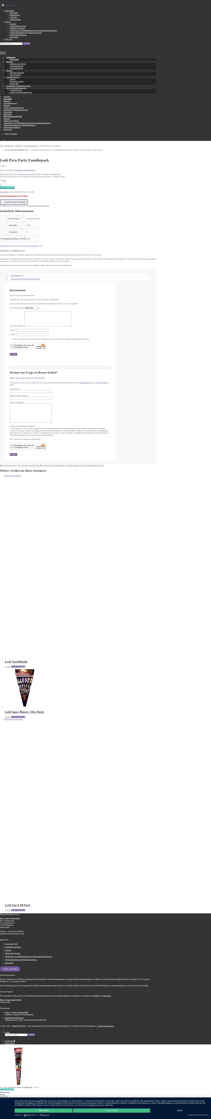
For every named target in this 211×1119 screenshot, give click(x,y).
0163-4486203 (85, 383)
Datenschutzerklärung (18, 35)
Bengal (12, 79)
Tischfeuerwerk (16, 90)
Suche (7, 1032)
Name (13, 330)
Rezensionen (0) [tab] (17, 275)
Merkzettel (14, 13)
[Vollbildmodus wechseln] (3, 1092)
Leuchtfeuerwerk (12, 77)
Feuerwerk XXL (11, 944)
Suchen (26, 44)
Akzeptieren (112, 1110)
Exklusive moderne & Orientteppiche (19, 1013)
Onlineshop (11, 57)
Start (2, 146)
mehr (179, 1110)
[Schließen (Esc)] (8, 1092)
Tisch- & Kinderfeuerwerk (16, 88)
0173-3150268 (101, 383)
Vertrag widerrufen (10, 969)
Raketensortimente (17, 73)
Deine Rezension (17, 326)
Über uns (8, 39)
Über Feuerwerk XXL (13, 116)
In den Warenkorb (7, 188)
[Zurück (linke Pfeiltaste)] (1, 1094)
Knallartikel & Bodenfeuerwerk (16, 110)
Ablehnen (43, 1110)
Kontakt (13, 24)
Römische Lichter (16, 81)
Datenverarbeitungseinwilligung (59, 430)
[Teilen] (6, 1092)
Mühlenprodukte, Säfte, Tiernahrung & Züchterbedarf (25, 1019)
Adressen (13, 17)
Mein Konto (9, 11)
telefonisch (107, 996)
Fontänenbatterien (17, 66)
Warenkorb (10, 1041)
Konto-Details (15, 20)
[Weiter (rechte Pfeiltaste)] (3, 1094)
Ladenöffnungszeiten (18, 26)
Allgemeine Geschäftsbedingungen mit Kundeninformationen (33, 30)
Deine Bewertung (17, 308)
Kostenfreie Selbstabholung (24, 170)
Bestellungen (15, 15)
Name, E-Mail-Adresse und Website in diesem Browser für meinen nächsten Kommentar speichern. (51, 339)
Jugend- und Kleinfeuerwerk (21, 92)
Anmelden (4, 192)
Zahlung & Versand (17, 28)
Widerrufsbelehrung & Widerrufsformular (26, 33)
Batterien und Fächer (18, 64)
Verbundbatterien (16, 68)
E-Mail (13, 335)
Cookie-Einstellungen (105, 1026)
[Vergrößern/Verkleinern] (1, 1092)
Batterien (9, 62)
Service (8, 22)
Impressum (14, 37)
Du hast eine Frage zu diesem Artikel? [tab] (25, 279)
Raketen (9, 70)
